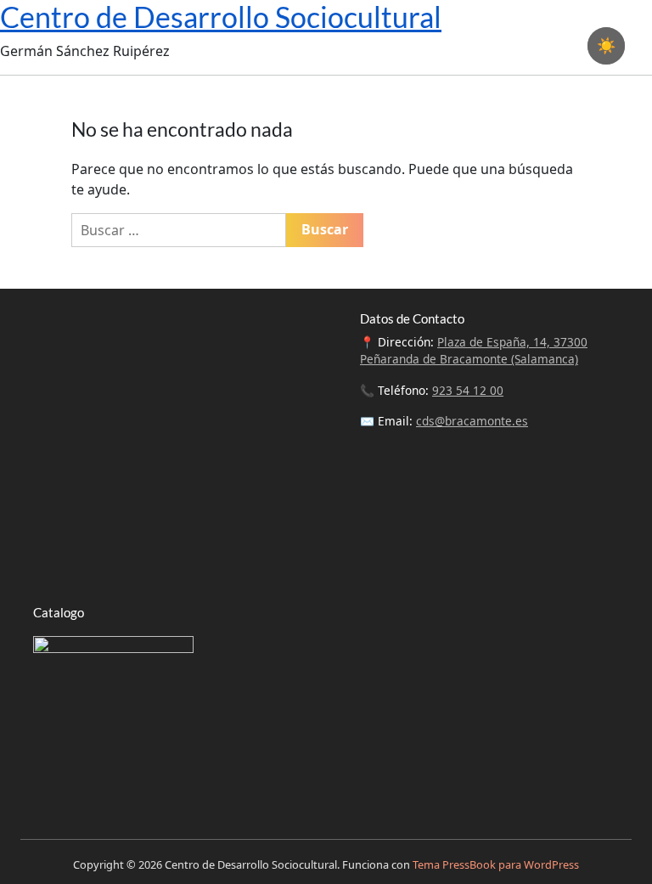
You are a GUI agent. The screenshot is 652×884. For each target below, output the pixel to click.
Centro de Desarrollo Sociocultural (220, 17)
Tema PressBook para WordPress (496, 864)
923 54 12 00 (467, 390)
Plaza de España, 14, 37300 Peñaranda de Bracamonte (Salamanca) (473, 350)
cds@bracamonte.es (472, 421)
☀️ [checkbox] (606, 45)
